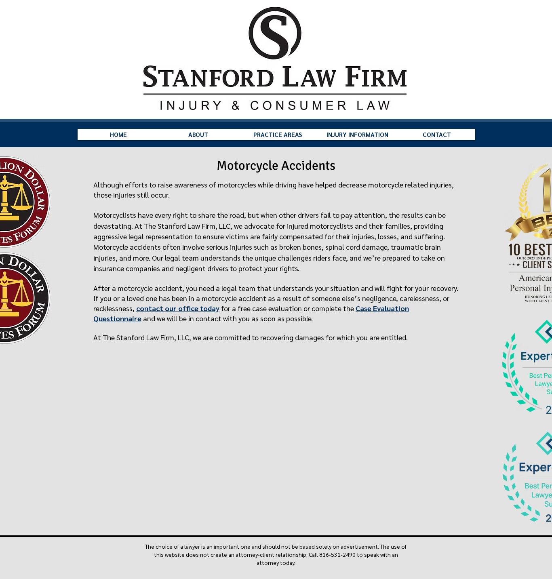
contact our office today (177, 308)
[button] (198, 134)
